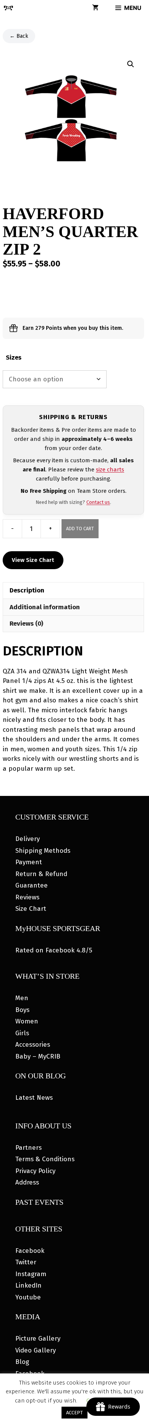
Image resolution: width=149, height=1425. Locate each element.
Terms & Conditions (44, 1159)
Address (27, 1182)
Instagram (30, 1274)
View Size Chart (33, 560)
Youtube (28, 1297)
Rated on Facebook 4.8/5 (53, 950)
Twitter (25, 1262)
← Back (19, 36)
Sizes (13, 357)
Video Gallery (35, 1350)
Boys (22, 1010)
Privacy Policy (35, 1171)
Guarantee (31, 885)
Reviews (27, 897)
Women (26, 1021)
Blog (22, 1362)
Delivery (27, 839)
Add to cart (80, 528)
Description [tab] (27, 590)
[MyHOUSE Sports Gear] (8, 8)
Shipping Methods (42, 851)
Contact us (98, 502)
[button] (131, 64)
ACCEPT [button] (74, 1412)
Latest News (34, 1098)
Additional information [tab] (45, 607)
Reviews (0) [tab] (26, 624)
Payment (28, 862)
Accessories (32, 1045)
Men (21, 998)
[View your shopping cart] (95, 8)
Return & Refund (41, 874)
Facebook (29, 1251)
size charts (110, 469)
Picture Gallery (37, 1339)
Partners (28, 1148)
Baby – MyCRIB (37, 1056)
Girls (22, 1033)
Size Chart (30, 909)
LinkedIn (28, 1285)
